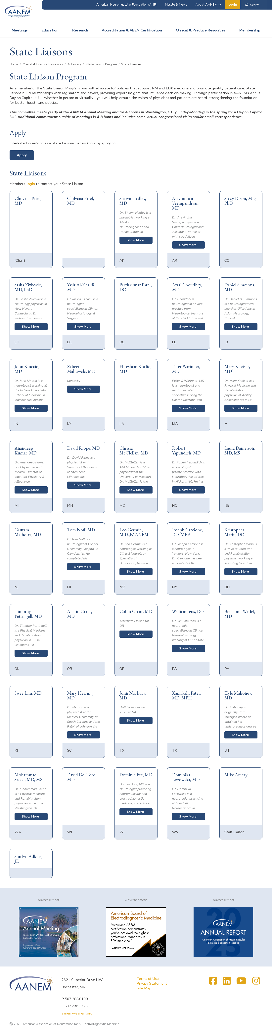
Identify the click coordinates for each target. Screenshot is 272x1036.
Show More (135, 240)
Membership (249, 30)
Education (50, 30)
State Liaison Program (102, 64)
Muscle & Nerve (176, 4)
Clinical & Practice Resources (200, 30)
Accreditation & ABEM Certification (132, 30)
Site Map (144, 988)
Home (14, 64)
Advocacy (75, 64)
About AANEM (207, 4)
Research (80, 30)
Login (232, 4)
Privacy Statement (152, 983)
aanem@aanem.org (77, 1013)
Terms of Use (148, 978)
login (31, 183)
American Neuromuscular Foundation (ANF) (126, 4)
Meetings (20, 30)
